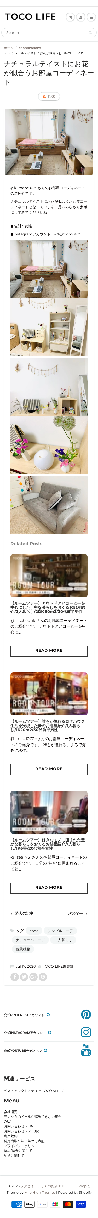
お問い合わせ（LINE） (21, 1126)
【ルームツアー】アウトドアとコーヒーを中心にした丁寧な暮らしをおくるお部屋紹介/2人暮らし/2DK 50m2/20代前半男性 (47, 607)
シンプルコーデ (60, 930)
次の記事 (75, 913)
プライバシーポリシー (21, 1146)
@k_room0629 (68, 234)
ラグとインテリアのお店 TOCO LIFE (48, 1186)
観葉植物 (23, 949)
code (34, 930)
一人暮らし (63, 940)
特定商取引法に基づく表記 (24, 1141)
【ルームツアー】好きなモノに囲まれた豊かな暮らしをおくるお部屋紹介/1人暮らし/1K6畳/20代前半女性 (47, 844)
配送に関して (14, 1155)
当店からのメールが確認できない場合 (33, 1116)
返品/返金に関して (18, 1150)
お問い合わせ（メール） (22, 1131)
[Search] (90, 33)
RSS (51, 96)
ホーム (8, 48)
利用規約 (11, 1136)
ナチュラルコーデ (30, 940)
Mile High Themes (39, 1192)
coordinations (30, 48)
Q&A (7, 1121)
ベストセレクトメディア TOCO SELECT (35, 1091)
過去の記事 (24, 913)
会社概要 (11, 1112)
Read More (49, 650)
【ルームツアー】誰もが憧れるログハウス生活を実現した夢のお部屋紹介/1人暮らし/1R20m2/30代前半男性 (47, 725)
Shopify (84, 1186)
